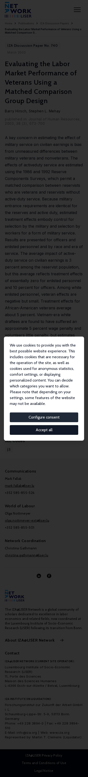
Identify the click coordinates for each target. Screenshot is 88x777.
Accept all (44, 430)
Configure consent (44, 417)
